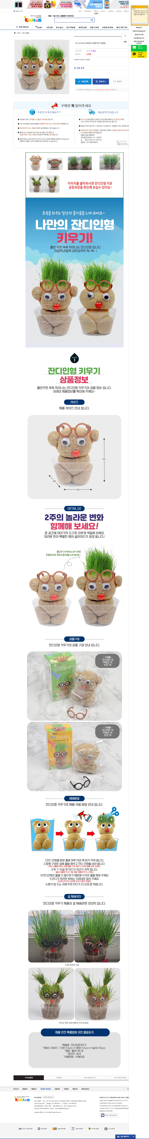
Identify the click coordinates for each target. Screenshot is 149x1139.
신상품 (39, 27)
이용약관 (57, 1089)
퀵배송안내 (139, 28)
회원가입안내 (85, 1089)
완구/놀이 (59, 27)
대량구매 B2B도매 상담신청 (139, 42)
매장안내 (126, 11)
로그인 (80, 11)
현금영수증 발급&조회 (139, 31)
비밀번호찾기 (88, 11)
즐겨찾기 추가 (19, 11)
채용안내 (33, 1089)
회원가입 (96, 11)
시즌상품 (49, 27)
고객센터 (66, 1089)
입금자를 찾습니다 (139, 38)
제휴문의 (24, 1089)
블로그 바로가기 (140, 47)
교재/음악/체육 (107, 27)
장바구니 (103, 11)
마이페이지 (111, 11)
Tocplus (134, 7)
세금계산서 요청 (138, 35)
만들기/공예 (94, 27)
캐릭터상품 (82, 27)
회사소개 (16, 1089)
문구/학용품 (70, 27)
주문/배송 (118, 11)
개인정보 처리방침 (45, 1089)
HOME (19, 33)
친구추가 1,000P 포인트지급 (141, 54)
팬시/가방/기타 (122, 27)
